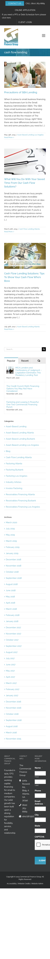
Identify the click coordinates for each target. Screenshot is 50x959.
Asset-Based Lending (16, 426)
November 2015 (13, 739)
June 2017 (10, 664)
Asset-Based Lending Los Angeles (30, 135)
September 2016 (14, 720)
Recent (25, 360)
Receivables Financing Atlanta (20, 494)
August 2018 (12, 584)
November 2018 (13, 565)
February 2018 (12, 615)
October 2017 (12, 640)
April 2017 (10, 677)
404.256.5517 (26, 816)
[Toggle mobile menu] (44, 35)
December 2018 (13, 559)
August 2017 (12, 652)
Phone (39, 790)
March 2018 (11, 609)
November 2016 (13, 708)
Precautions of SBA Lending (20, 92)
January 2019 (12, 553)
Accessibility (12, 884)
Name (38, 768)
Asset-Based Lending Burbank (20, 439)
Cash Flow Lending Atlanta (29, 229)
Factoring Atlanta (14, 463)
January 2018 (12, 621)
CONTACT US (14, 3)
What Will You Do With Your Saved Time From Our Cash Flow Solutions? (24, 183)
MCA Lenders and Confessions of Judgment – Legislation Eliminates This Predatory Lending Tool (28, 371)
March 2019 (11, 541)
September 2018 (14, 578)
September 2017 (14, 646)
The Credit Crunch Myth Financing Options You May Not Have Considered (22, 388)
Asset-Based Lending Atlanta (28, 327)
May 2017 (10, 671)
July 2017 (10, 658)
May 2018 (10, 596)
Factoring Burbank (14, 470)
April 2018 (10, 603)
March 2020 (11, 522)
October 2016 (12, 714)
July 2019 (10, 528)
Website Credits (24, 884)
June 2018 (11, 590)
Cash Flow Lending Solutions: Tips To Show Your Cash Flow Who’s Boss (24, 277)
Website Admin (37, 884)
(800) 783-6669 (38, 3)
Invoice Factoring (14, 488)
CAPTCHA (39, 837)
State (38, 826)
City (37, 815)
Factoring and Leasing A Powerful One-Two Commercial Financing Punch (22, 404)
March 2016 (11, 732)
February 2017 (12, 689)
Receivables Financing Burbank (21, 500)
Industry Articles (13, 482)
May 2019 (10, 535)
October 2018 (12, 572)
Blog (8, 451)
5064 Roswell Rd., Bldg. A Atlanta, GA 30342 (26, 790)
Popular (11, 360)
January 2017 (12, 695)
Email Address (40, 802)
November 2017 (13, 633)
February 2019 (12, 547)
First (37, 777)
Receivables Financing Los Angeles (23, 507)
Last (37, 785)
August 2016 (12, 726)
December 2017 (13, 627)
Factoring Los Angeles (16, 476)
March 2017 (11, 683)
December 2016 (13, 701)
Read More (8, 137)
